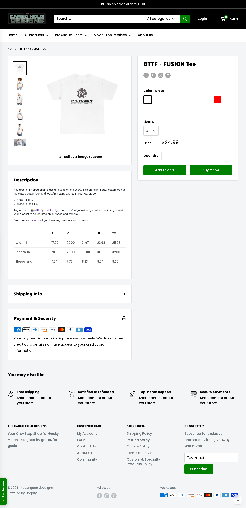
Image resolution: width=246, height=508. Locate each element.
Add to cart (165, 170)
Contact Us (86, 446)
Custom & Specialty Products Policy (143, 461)
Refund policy (138, 440)
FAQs (81, 440)
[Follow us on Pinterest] (114, 495)
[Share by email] (168, 75)
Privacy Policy (138, 446)
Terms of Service (141, 453)
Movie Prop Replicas (110, 35)
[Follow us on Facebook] (99, 495)
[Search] (185, 19)
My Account (87, 433)
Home (13, 35)
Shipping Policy (139, 433)
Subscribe (198, 469)
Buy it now (211, 170)
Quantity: (151, 155)
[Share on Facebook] (146, 75)
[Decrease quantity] (166, 156)
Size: (148, 122)
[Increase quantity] (186, 156)
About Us (145, 35)
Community (87, 459)
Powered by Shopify (22, 493)
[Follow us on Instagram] (106, 495)
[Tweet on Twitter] (160, 75)
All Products (34, 35)
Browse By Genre (69, 35)
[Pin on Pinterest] (153, 75)
